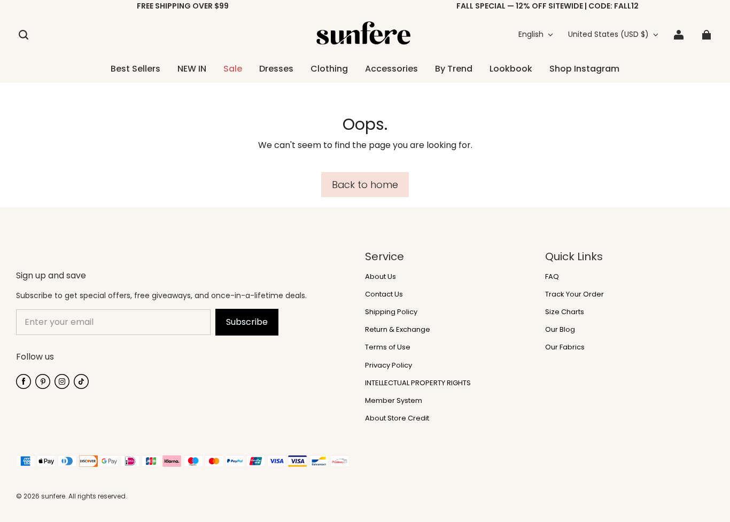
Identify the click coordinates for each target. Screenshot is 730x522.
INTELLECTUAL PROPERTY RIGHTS (418, 383)
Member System (393, 401)
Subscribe (247, 322)
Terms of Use (387, 347)
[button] (23, 34)
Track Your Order (574, 294)
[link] (329, 69)
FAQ (552, 277)
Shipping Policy (391, 312)
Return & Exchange (397, 329)
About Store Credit (397, 418)
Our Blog (560, 329)
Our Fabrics (565, 347)
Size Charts (564, 312)
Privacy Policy (388, 365)
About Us (380, 277)
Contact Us (384, 294)
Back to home (365, 184)
